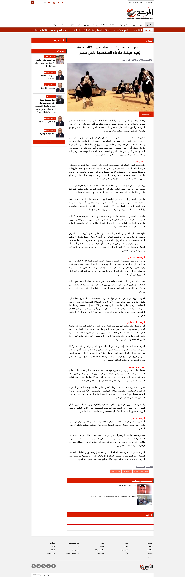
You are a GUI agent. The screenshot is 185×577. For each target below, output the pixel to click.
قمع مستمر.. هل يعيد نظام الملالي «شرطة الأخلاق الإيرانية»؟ (113, 30)
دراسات (95, 24)
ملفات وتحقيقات (124, 24)
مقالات (112, 24)
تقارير (135, 24)
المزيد (56, 24)
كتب (79, 24)
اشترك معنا (51, 553)
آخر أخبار (148, 30)
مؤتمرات (149, 553)
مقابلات (64, 24)
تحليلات (103, 24)
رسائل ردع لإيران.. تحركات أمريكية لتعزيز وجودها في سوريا (53, 30)
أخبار (141, 24)
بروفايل (86, 24)
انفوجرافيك (124, 549)
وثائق (72, 24)
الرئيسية (149, 24)
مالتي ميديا (75, 549)
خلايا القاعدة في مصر (141, 471)
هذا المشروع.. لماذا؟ (72, 553)
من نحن (150, 556)
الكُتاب (126, 553)
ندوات (53, 549)
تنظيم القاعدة (115, 471)
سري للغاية (100, 553)
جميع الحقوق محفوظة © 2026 (42, 574)
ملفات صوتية (99, 549)
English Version (134, 2)
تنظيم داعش (127, 471)
